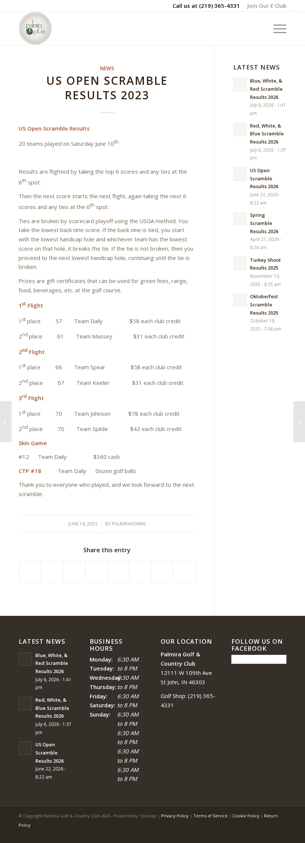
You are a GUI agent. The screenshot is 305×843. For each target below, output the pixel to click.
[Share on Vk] (140, 572)
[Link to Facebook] (258, 833)
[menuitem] (265, 5)
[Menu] (276, 28)
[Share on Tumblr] (118, 572)
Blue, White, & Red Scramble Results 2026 (266, 88)
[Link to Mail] (280, 833)
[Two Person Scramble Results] (6, 421)
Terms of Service (210, 815)
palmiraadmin (128, 524)
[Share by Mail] (184, 572)
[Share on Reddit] (162, 572)
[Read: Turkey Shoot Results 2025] (240, 263)
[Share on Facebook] (30, 572)
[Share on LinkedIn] (96, 572)
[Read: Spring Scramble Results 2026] (240, 218)
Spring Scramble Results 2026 (264, 223)
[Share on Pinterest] (74, 572)
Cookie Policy (245, 815)
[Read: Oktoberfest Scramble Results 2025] (240, 300)
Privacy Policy (175, 815)
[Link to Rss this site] (269, 833)
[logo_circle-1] (35, 28)
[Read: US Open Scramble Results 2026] (240, 174)
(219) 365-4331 (219, 5)
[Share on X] (52, 572)
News (107, 68)
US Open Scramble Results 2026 (264, 178)
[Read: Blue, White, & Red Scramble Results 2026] (240, 84)
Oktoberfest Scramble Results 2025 (264, 304)
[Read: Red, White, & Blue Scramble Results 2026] (240, 129)
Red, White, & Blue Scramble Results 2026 (267, 133)
